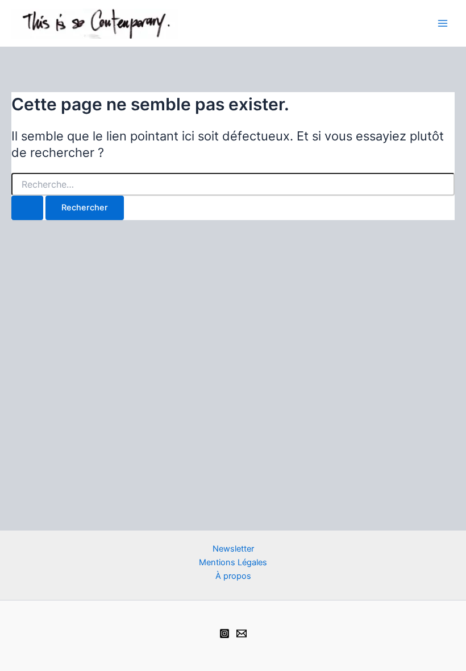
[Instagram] (224, 633)
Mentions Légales (233, 562)
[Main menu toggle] (443, 23)
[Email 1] (241, 633)
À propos (233, 576)
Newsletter (233, 549)
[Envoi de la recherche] (27, 208)
